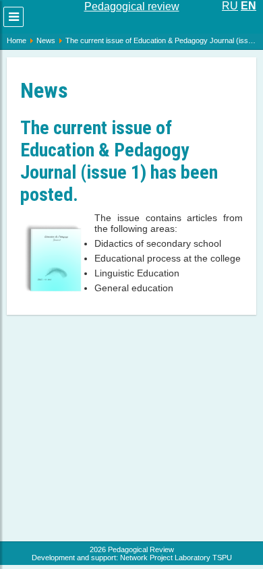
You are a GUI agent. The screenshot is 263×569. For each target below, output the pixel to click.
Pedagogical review (131, 6)
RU (230, 5)
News (45, 40)
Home (16, 40)
